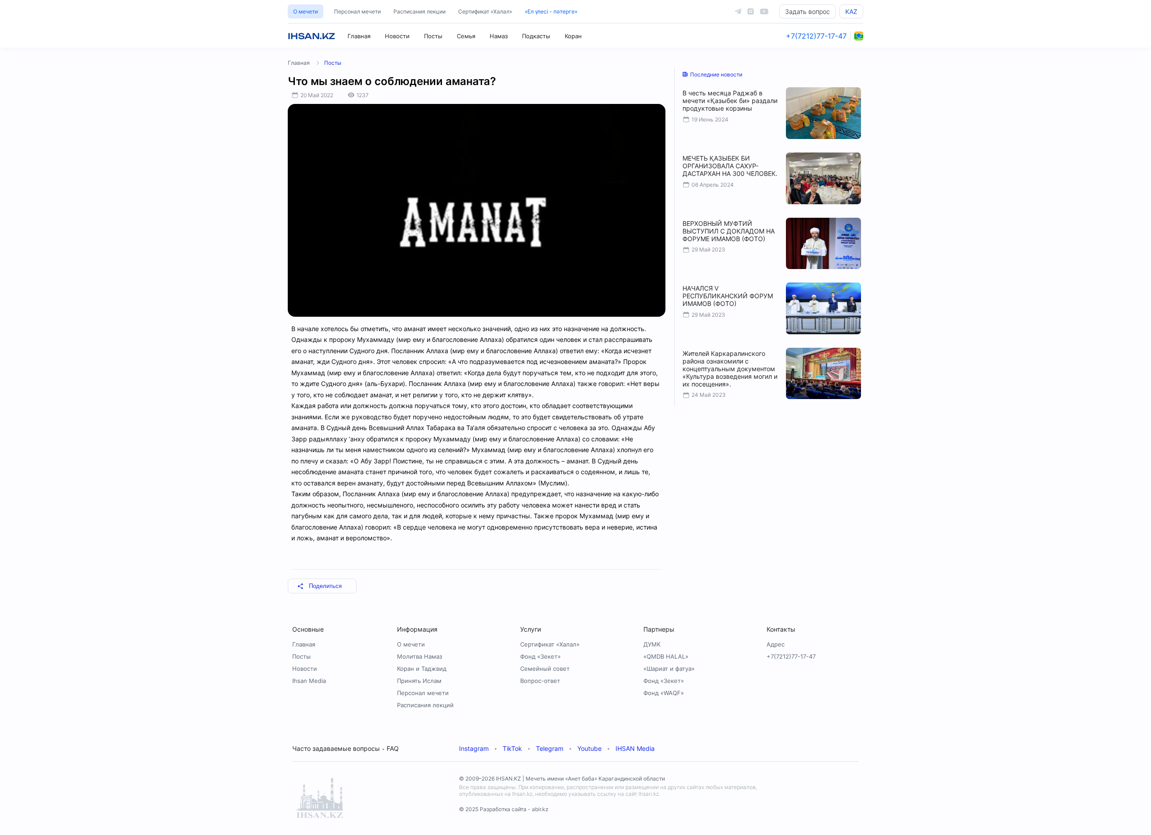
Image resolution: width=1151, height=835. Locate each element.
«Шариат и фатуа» (669, 668)
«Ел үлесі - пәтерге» (551, 11)
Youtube (589, 748)
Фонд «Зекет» (540, 656)
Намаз (499, 36)
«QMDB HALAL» (665, 656)
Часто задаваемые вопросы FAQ (345, 748)
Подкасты (536, 36)
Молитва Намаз (419, 656)
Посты (433, 36)
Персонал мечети (357, 11)
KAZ (851, 11)
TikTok (512, 748)
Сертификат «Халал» (485, 11)
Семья (466, 36)
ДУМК (651, 644)
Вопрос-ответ (540, 680)
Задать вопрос (807, 11)
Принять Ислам (419, 680)
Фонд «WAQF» (663, 692)
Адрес (776, 644)
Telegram (549, 748)
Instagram (474, 748)
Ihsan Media (309, 680)
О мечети (305, 11)
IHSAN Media (635, 748)
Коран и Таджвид (421, 668)
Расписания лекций (425, 705)
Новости (397, 36)
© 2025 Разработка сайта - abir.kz (504, 809)
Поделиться (325, 586)
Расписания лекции (419, 11)
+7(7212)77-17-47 (816, 35)
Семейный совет (545, 668)
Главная (359, 36)
